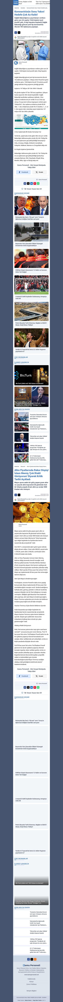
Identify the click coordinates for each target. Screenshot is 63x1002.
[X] (32, 959)
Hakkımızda (31, 979)
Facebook (25, 172)
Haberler (16, 8)
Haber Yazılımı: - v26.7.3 (31, 1000)
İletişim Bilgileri (31, 991)
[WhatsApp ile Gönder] (38, 183)
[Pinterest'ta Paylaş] (34, 183)
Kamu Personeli (23, 62)
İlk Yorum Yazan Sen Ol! (33, 189)
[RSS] (35, 959)
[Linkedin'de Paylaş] (31, 183)
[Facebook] (28, 959)
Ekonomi (23, 466)
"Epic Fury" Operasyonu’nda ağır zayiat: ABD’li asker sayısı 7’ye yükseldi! (35, 2)
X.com (41, 172)
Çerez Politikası (31, 984)
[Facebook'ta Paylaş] (15, 32)
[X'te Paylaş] (19, 32)
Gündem (23, 8)
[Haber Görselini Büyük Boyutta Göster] (31, 50)
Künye (31, 981)
